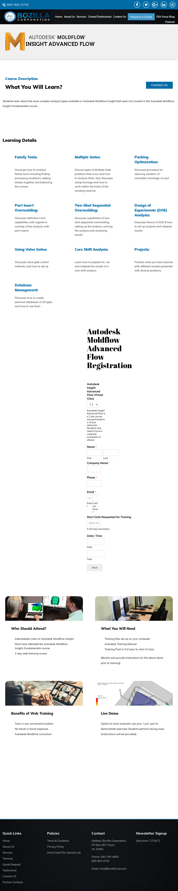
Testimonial (10, 870)
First (89, 458)
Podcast (170, 22)
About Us (69, 16)
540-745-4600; (110, 856)
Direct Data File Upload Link (64, 852)
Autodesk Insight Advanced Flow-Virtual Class (95, 391)
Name (92, 446)
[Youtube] (172, 6)
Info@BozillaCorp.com (113, 868)
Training (8, 858)
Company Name (98, 463)
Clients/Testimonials (100, 16)
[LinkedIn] (164, 6)
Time (89, 559)
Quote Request (12, 864)
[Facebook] (137, 6)
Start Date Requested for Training (109, 517)
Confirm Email (95, 507)
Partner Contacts (13, 882)
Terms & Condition (58, 840)
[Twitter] (146, 6)
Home (58, 16)
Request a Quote (141, 16)
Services (81, 16)
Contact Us (119, 16)
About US (8, 846)
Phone (92, 477)
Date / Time (94, 535)
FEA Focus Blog (165, 16)
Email (91, 492)
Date (89, 547)
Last (105, 458)
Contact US (9, 876)
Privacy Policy (55, 846)
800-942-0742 (18, 5)
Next (95, 567)
